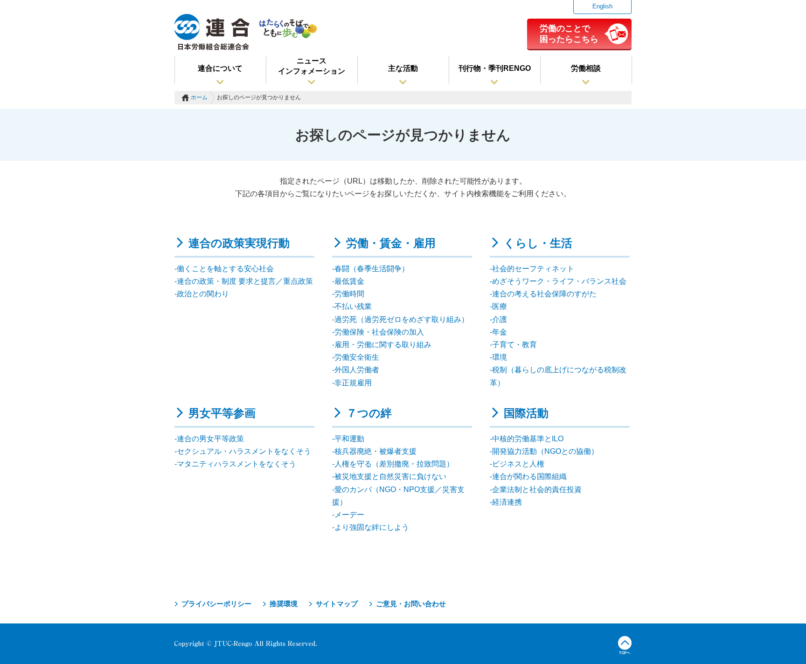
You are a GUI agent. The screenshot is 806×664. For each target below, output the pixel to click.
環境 (499, 357)
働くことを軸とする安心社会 (225, 269)
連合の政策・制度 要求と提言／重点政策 (245, 281)
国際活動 (526, 413)
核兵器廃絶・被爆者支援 (375, 451)
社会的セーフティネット (533, 269)
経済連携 (507, 502)
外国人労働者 (356, 370)
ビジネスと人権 (518, 464)
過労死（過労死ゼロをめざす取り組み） (401, 319)
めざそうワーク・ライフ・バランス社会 (559, 281)
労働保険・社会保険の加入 (379, 332)
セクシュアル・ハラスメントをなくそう (244, 451)
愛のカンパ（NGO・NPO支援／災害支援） (398, 496)
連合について (220, 68)
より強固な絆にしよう (371, 527)
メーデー (349, 515)
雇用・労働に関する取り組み (382, 345)
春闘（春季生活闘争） (371, 269)
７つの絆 (369, 413)
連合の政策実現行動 (239, 243)
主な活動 (403, 68)
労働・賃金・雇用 (391, 243)
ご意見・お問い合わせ (411, 604)
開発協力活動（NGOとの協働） (545, 451)
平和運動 (349, 439)
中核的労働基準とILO (527, 439)
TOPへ (625, 645)
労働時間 (349, 294)
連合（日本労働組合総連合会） (212, 32)
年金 (499, 332)
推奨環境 (284, 604)
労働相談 (586, 68)
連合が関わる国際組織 (529, 476)
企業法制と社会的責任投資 (537, 489)
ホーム (199, 97)
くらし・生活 (538, 243)
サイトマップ (337, 604)
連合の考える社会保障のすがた (544, 294)
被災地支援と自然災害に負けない (390, 476)
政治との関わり (203, 294)
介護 (499, 319)
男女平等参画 (222, 413)
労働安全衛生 (356, 357)
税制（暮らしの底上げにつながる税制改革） (558, 376)
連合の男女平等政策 (210, 439)
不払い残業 (353, 306)
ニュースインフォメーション (311, 66)
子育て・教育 (514, 345)
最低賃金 (349, 281)
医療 (499, 306)
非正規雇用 (353, 383)
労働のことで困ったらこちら (569, 33)
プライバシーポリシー (216, 604)
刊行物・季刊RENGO (495, 68)
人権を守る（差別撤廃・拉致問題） (394, 464)
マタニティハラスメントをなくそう (236, 464)
